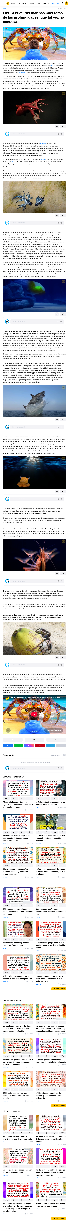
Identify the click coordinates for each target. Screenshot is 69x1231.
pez (52, 65)
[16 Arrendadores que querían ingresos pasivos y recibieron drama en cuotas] (18, 855)
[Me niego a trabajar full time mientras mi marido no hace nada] (18, 1123)
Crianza (5, 810)
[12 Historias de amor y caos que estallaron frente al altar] (18, 929)
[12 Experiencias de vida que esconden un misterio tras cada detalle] (18, 1079)
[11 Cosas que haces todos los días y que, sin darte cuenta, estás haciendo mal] (51, 822)
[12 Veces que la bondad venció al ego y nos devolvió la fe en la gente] (51, 1046)
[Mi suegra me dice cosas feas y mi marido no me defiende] (18, 1156)
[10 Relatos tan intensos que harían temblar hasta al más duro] (51, 788)
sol (12, 161)
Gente (37, 877)
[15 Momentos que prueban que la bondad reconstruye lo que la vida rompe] (51, 929)
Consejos (38, 843)
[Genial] (11, 3)
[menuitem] (22, 3)
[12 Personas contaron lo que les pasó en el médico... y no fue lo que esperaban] (18, 895)
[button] (13, 740)
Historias (38, 807)
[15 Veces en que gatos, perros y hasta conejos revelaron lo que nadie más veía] (51, 962)
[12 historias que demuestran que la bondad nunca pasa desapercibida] (18, 962)
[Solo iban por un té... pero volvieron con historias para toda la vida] (51, 895)
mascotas (22, 72)
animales (43, 143)
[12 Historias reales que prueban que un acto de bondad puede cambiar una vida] (18, 822)
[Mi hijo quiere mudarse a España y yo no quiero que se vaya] (51, 1190)
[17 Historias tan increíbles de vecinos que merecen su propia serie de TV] (51, 1079)
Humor (5, 877)
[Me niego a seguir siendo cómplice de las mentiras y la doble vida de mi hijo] (51, 1123)
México (43, 159)
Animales (5, 8)
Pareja (37, 1034)
